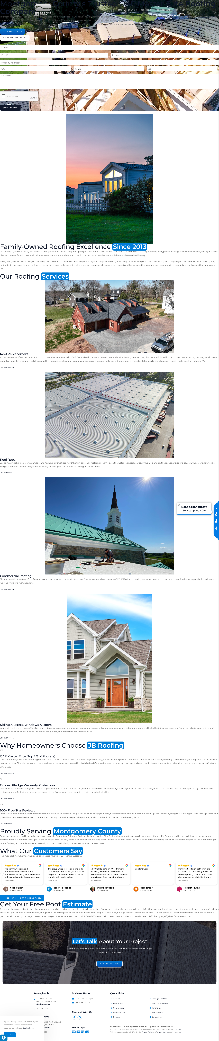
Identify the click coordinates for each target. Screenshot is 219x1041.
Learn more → (7, 367)
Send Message (10, 108)
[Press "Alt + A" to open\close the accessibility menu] (3, 1038)
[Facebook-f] (74, 1017)
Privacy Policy (147, 1032)
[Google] (79, 1017)
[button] (217, 875)
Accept (9, 1035)
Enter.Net (177, 1029)
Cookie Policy (29, 1028)
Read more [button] (9, 881)
